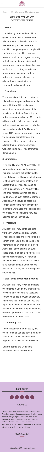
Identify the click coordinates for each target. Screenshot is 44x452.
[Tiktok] (27, 397)
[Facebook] (12, 397)
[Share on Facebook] (19, 368)
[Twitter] (17, 397)
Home (4, 12)
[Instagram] (22, 397)
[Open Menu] (2, 4)
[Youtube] (32, 397)
